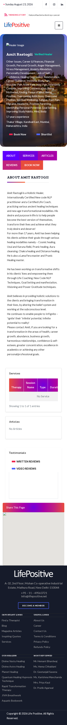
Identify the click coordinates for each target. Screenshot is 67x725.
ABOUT (11, 155)
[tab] (17, 134)
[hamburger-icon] (59, 25)
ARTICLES (47, 155)
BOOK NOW (31, 165)
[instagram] (54, 4)
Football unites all (37, 15)
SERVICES (28, 155)
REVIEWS (11, 165)
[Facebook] (46, 4)
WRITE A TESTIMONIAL (33, 488)
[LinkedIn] (62, 4)
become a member (33, 605)
